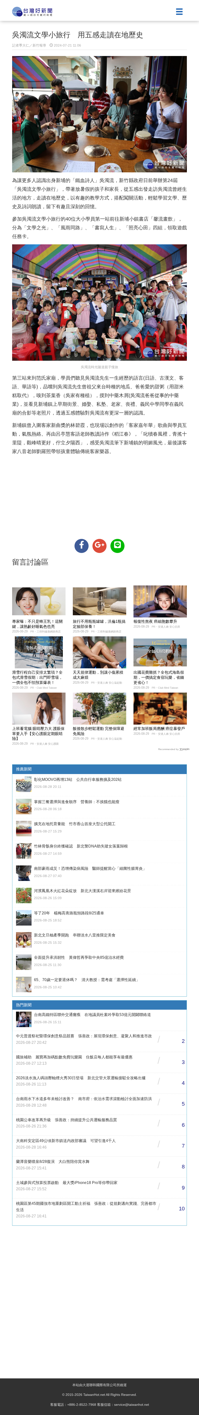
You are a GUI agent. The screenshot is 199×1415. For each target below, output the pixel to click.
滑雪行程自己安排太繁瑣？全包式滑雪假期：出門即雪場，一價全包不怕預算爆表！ (37, 677)
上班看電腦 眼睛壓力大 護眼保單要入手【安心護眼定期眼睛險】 (38, 734)
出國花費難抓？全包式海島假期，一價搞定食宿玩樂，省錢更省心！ (158, 677)
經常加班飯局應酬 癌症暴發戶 (159, 729)
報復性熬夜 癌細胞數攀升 (155, 621)
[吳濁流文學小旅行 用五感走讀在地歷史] (81, 546)
